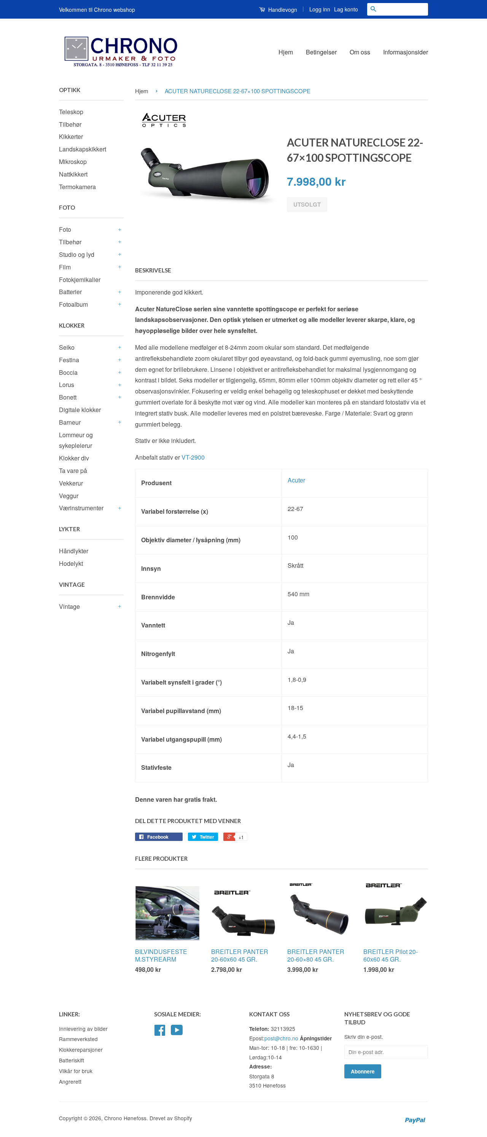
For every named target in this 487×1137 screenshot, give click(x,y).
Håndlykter (73, 550)
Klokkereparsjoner (81, 1049)
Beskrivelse (153, 270)
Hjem (286, 52)
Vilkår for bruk (75, 1071)
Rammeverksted (78, 1039)
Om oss (360, 52)
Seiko (67, 347)
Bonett (67, 397)
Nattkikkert (73, 174)
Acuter (296, 480)
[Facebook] (160, 1032)
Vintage (69, 606)
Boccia (68, 372)
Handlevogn (282, 9)
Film (65, 267)
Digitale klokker (80, 409)
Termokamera (77, 186)
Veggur (68, 495)
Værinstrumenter (81, 507)
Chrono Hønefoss (125, 1118)
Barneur (70, 422)
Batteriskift (71, 1060)
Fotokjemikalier (79, 279)
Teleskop (71, 111)
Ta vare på (73, 470)
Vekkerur (71, 483)
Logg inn (319, 9)
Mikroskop (73, 161)
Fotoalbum (73, 304)
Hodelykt (71, 563)
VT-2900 (193, 457)
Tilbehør (70, 124)
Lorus (66, 384)
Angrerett (70, 1081)
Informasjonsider (405, 52)
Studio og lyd (76, 254)
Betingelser (321, 52)
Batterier (70, 291)
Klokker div (74, 458)
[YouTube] (177, 1032)
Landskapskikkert (82, 149)
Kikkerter (71, 136)
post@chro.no (281, 1038)
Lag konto (346, 9)
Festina (69, 359)
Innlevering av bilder (83, 1028)
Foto (65, 229)
